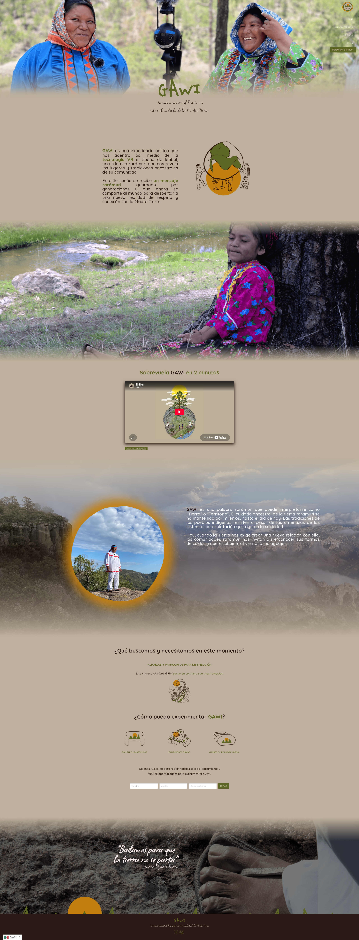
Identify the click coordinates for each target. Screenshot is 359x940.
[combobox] (12, 937)
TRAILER (349, 43)
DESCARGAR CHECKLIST (343, 50)
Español (13, 937)
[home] (348, 8)
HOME (350, 19)
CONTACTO (348, 35)
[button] (344, 27)
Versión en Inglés (136, 448)
